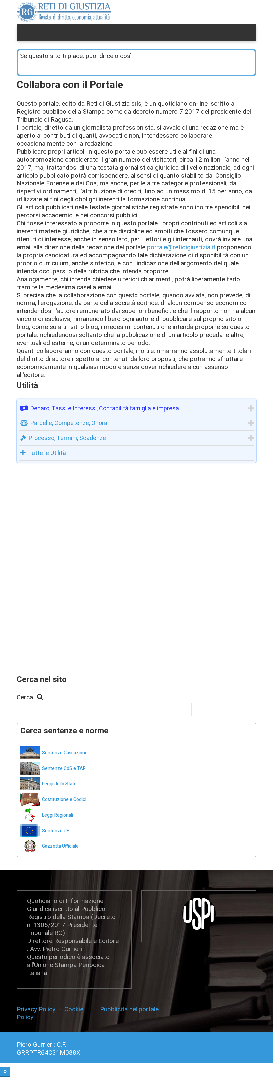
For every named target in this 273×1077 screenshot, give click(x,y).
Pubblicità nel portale (129, 1009)
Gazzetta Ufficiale (60, 846)
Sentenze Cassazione (65, 752)
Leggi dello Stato (59, 783)
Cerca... (27, 697)
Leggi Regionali (57, 815)
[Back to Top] (5, 1072)
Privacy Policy (38, 1009)
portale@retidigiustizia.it (181, 247)
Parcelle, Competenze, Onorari (70, 422)
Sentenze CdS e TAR (64, 768)
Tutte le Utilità (47, 452)
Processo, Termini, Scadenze (67, 437)
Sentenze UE (55, 830)
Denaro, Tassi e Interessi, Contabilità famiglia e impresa (104, 408)
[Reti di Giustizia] (64, 12)
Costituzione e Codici (64, 799)
